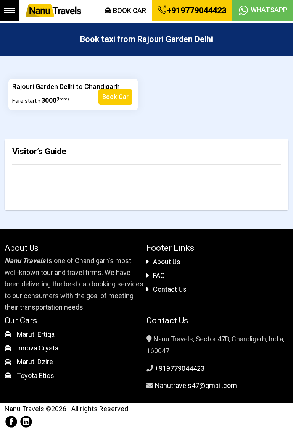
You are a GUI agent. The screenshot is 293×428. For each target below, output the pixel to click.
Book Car (128, 10)
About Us (166, 262)
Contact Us (170, 289)
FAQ (159, 275)
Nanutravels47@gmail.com (196, 385)
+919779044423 (196, 10)
